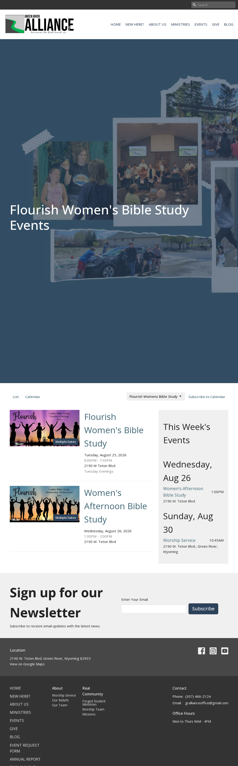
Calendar (32, 396)
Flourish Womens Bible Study (153, 396)
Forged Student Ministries (94, 703)
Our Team (59, 705)
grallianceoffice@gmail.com (206, 703)
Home (116, 24)
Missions (89, 714)
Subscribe (203, 608)
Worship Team (93, 709)
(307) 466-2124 (198, 696)
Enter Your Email (134, 599)
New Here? (135, 24)
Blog (228, 24)
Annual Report (25, 759)
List (16, 396)
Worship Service (179, 540)
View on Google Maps (27, 664)
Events (201, 24)
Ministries (180, 24)
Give (215, 24)
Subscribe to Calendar (206, 396)
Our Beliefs (60, 700)
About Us (157, 24)
